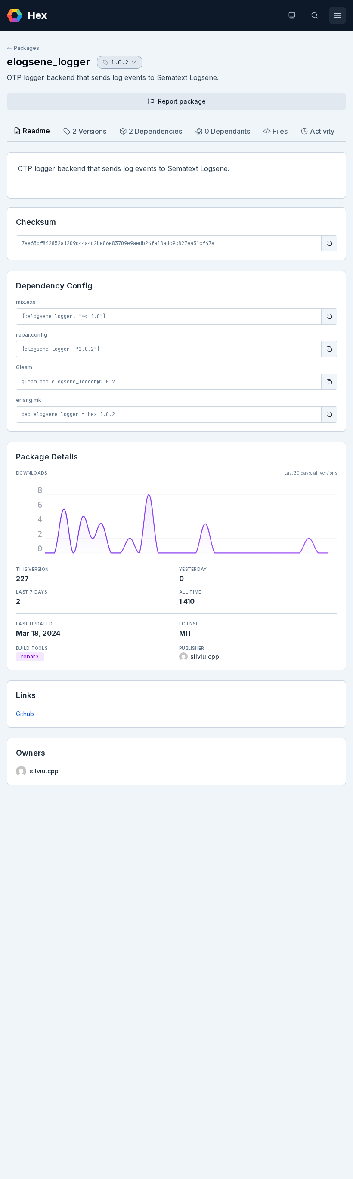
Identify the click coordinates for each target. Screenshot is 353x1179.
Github (25, 713)
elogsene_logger (48, 61)
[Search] (315, 15)
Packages (26, 48)
